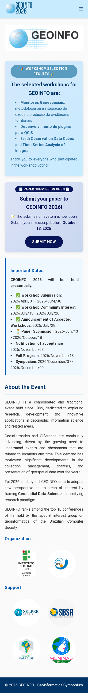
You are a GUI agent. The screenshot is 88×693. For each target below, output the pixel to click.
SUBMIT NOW (44, 241)
